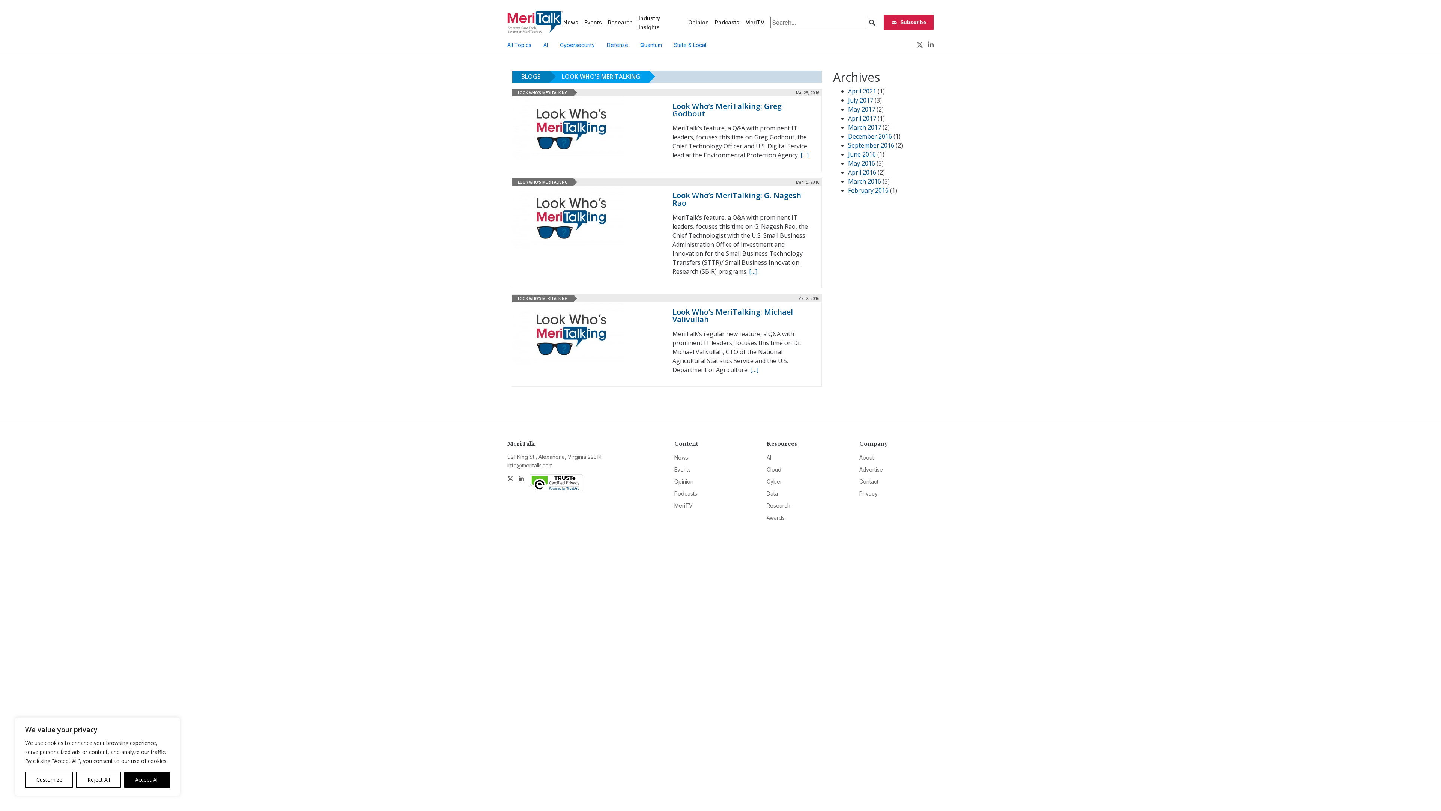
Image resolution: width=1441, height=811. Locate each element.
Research (620, 22)
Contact (868, 481)
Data (772, 493)
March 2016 (864, 181)
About (866, 457)
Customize (49, 779)
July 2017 (860, 100)
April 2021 (862, 91)
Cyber (774, 481)
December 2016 (870, 136)
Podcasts (727, 22)
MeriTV (754, 22)
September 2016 (871, 145)
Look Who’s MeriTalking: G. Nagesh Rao (736, 199)
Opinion (698, 22)
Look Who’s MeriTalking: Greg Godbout (727, 110)
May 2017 (861, 109)
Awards (776, 517)
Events (593, 22)
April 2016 (862, 172)
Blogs (531, 76)
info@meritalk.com (530, 465)
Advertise (871, 469)
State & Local (690, 45)
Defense (617, 45)
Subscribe (913, 22)
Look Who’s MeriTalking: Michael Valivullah (732, 315)
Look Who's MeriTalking (601, 76)
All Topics (519, 45)
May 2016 (861, 163)
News (570, 22)
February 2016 (868, 190)
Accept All (147, 779)
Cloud (774, 469)
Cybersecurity (577, 45)
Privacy (868, 493)
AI (545, 45)
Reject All (98, 779)
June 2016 (862, 154)
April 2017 (862, 118)
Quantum (651, 45)
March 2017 (864, 127)
